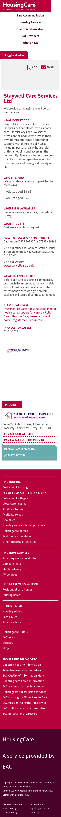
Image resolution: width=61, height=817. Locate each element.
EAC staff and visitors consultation (24, 708)
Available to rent (13, 509)
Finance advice (12, 622)
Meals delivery (12, 569)
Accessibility (36, 804)
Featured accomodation (18, 536)
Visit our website (20, 433)
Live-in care (35, 320)
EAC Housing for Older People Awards (27, 697)
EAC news (9, 637)
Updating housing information (22, 664)
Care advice (10, 616)
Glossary (8, 642)
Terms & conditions (12, 804)
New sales (9, 519)
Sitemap (34, 812)
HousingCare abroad (15, 530)
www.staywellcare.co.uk (19, 265)
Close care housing (15, 503)
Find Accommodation (30, 15)
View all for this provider (26, 439)
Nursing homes (12, 594)
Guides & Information (30, 29)
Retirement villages (15, 498)
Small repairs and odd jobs (19, 558)
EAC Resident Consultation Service (25, 702)
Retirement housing (15, 487)
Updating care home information (23, 681)
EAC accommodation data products (25, 686)
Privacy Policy (9, 808)
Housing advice (12, 611)
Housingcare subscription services (24, 691)
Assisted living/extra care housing (24, 492)
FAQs (6, 648)
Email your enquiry (21, 449)
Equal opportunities (40, 808)
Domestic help (12, 563)
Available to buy (13, 514)
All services (10, 574)
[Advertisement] (30, 384)
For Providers (30, 35)
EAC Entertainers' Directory (20, 713)
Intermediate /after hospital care (25, 308)
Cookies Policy (10, 812)
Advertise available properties (22, 670)
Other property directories (19, 541)
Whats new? (30, 42)
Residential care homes (17, 589)
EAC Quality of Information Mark (23, 675)
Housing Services (30, 22)
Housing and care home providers (24, 525)
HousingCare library (15, 631)
